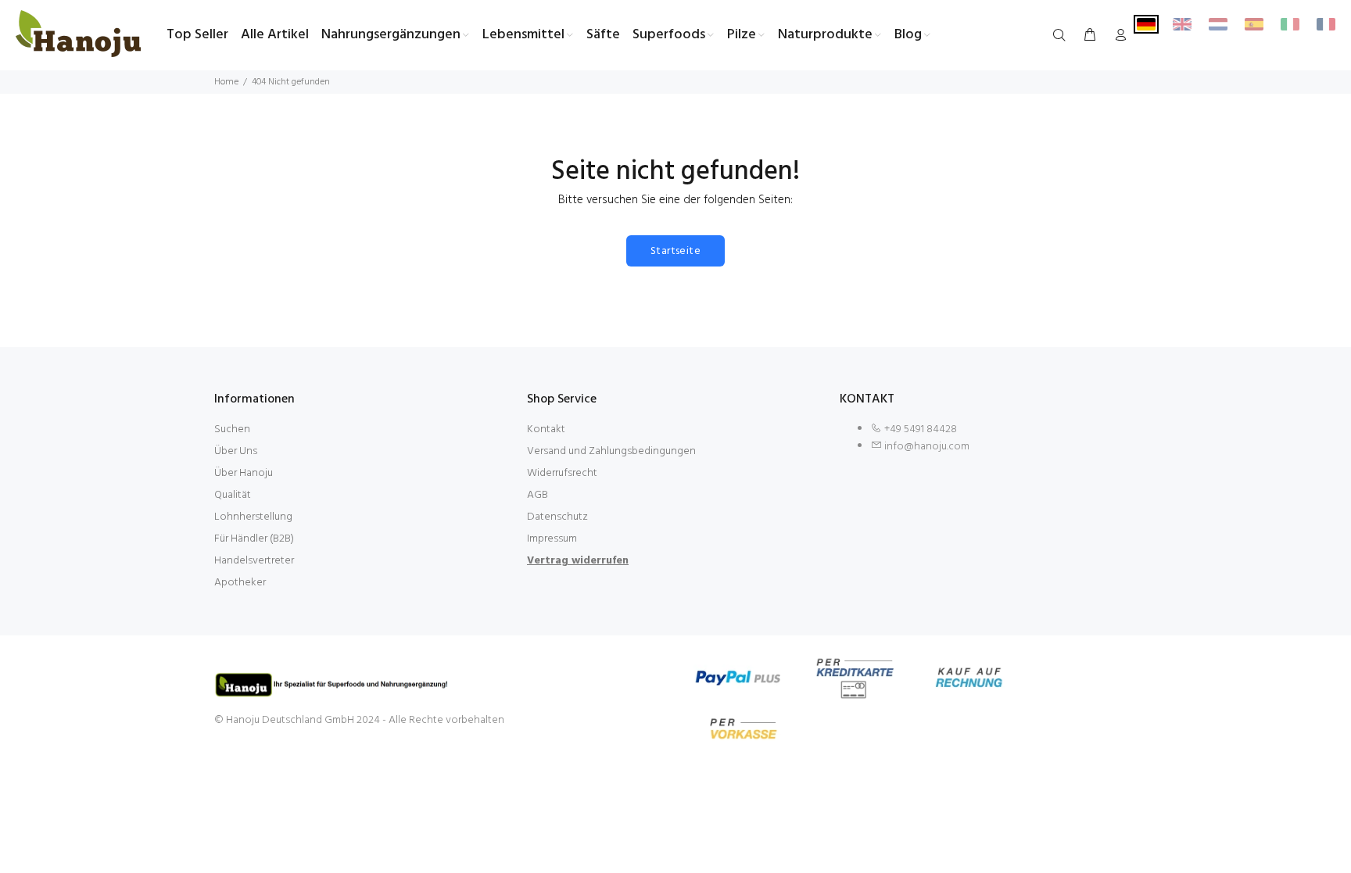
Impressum (552, 539)
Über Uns (235, 451)
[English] (1182, 24)
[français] (1326, 24)
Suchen (232, 429)
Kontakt (546, 429)
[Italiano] (1290, 24)
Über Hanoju (243, 473)
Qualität (232, 495)
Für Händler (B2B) (254, 539)
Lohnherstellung (253, 517)
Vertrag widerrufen (578, 561)
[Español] (1254, 24)
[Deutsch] (1146, 24)
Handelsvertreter (254, 561)
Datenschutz (557, 517)
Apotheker (240, 583)
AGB (537, 495)
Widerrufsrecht (562, 473)
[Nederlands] (1218, 24)
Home (226, 82)
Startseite (675, 251)
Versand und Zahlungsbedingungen (611, 451)
